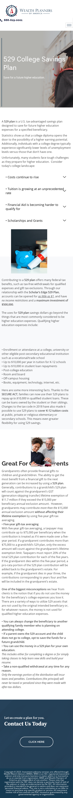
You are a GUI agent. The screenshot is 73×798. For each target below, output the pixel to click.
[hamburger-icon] (69, 25)
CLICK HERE (36, 741)
